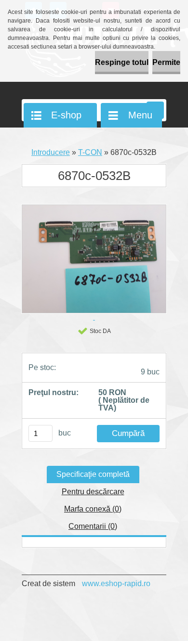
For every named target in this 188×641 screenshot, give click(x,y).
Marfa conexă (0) (92, 509)
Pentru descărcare (93, 491)
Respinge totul (121, 62)
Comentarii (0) (92, 526)
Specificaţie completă (93, 474)
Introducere (50, 152)
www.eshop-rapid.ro (116, 583)
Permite (166, 62)
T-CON (90, 152)
